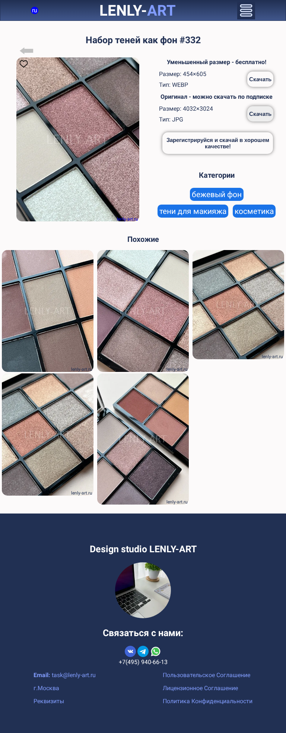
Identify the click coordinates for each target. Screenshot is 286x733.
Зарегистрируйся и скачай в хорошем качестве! (217, 143)
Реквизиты (49, 701)
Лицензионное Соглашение (200, 688)
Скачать (260, 79)
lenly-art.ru (127, 219)
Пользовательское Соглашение (206, 675)
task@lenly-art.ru (74, 675)
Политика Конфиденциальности (207, 701)
